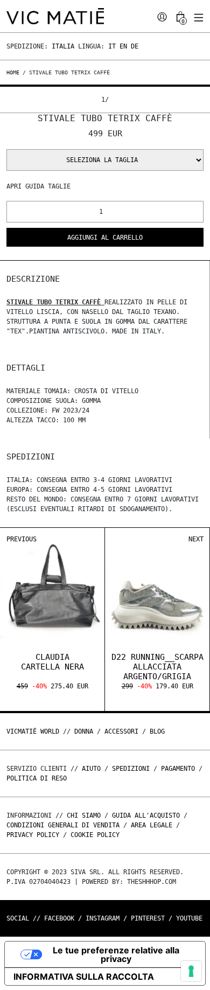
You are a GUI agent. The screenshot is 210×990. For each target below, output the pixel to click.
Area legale (151, 825)
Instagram (103, 918)
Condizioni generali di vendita (63, 825)
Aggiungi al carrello (105, 237)
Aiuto (91, 768)
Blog (157, 731)
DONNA (83, 731)
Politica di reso (36, 778)
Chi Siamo (84, 815)
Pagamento (178, 768)
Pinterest (148, 918)
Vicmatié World (32, 731)
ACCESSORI (121, 731)
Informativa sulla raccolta (83, 976)
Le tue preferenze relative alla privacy (116, 954)
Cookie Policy (95, 835)
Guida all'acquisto (146, 815)
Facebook (59, 918)
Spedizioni (131, 768)
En (123, 46)
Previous (21, 539)
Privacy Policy (32, 835)
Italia (63, 46)
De (134, 46)
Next (196, 539)
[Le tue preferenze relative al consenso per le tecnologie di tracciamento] (191, 971)
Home (14, 72)
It (112, 46)
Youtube (189, 918)
